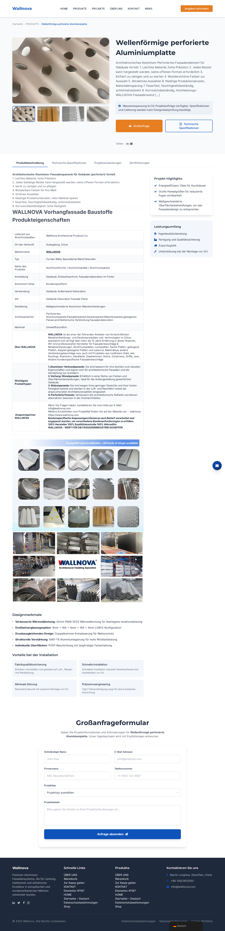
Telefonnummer (123, 768)
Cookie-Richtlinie (202, 921)
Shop (67, 906)
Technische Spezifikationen (189, 126)
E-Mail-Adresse (123, 751)
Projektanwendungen (107, 162)
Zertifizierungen (139, 162)
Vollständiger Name (55, 751)
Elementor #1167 (74, 890)
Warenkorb (70, 878)
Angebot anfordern (197, 8)
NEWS (148, 8)
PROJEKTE (98, 8)
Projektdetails (52, 802)
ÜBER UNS (116, 8)
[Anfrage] (217, 465)
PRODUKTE (80, 8)
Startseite (17, 24)
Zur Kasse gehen (74, 882)
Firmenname (51, 768)
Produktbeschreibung (30, 162)
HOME (64, 8)
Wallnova (22, 8)
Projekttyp (50, 785)
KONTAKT (134, 8)
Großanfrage (141, 126)
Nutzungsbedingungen (173, 921)
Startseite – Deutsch (76, 898)
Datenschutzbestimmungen (81, 902)
